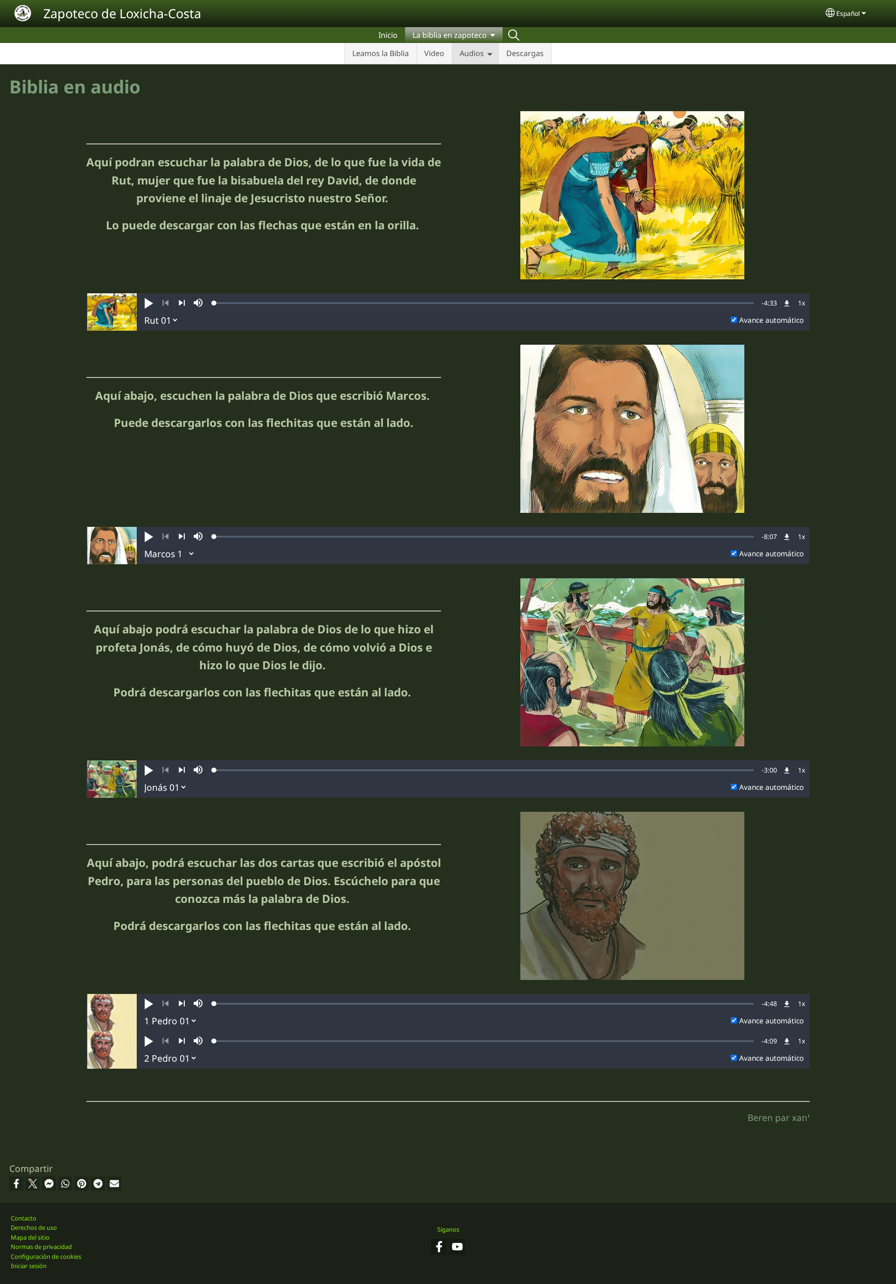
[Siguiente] (182, 303)
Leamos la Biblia (380, 53)
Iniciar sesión (29, 1266)
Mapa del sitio (30, 1237)
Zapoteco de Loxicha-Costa (122, 13)
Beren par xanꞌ (779, 1117)
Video (434, 53)
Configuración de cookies (46, 1256)
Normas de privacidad (41, 1246)
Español (848, 13)
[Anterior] (165, 303)
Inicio (388, 35)
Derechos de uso (34, 1227)
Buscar (514, 35)
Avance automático (771, 320)
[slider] (484, 303)
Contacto (23, 1218)
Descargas (525, 53)
